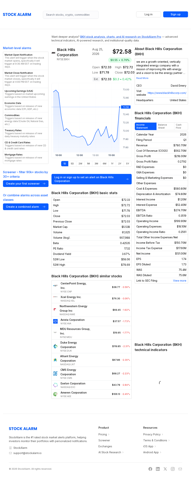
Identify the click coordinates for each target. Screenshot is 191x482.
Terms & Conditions (155, 440)
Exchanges (105, 446)
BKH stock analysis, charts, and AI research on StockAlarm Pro (120, 36)
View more (179, 280)
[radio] (64, 163)
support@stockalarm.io (27, 453)
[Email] (180, 469)
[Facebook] (150, 469)
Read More (142, 78)
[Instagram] (173, 469)
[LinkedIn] (158, 469)
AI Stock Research (109, 452)
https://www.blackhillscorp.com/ (167, 92)
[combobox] (71, 15)
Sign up (176, 14)
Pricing (102, 434)
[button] (25, 61)
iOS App (148, 446)
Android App (151, 452)
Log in (149, 14)
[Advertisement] (161, 312)
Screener (104, 440)
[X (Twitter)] (165, 469)
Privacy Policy (152, 434)
